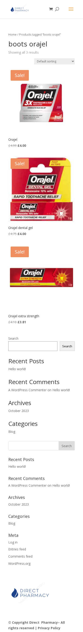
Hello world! (17, 369)
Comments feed (20, 556)
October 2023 (18, 411)
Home (12, 34)
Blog (11, 431)
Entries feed (17, 549)
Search (13, 338)
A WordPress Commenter (27, 390)
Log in (13, 542)
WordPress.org (19, 563)
